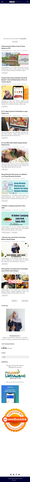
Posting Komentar (25, 50)
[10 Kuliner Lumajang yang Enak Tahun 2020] (15, 225)
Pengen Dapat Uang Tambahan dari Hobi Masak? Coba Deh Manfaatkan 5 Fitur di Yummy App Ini (14, 80)
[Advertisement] (15, 20)
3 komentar (22, 147)
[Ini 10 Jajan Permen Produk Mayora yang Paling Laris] (15, 130)
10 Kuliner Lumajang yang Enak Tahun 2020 (13, 207)
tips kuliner (5, 72)
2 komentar (23, 178)
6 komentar (22, 210)
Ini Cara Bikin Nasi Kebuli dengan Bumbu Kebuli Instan (14, 144)
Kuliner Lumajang (6, 232)
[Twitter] (14, 475)
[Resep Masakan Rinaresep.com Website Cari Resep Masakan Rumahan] (15, 193)
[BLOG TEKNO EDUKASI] (15, 1)
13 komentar (24, 84)
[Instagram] (16, 475)
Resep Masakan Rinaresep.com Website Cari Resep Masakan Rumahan (14, 175)
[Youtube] (19, 475)
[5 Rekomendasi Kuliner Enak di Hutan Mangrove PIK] (15, 65)
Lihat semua (15, 41)
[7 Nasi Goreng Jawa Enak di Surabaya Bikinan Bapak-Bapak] (15, 256)
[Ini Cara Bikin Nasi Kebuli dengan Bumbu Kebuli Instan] (15, 162)
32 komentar (22, 241)
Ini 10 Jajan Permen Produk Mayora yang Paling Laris (14, 112)
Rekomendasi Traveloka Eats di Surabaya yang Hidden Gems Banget (14, 270)
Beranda (14, 300)
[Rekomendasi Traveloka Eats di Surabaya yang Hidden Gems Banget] (15, 288)
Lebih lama (25, 300)
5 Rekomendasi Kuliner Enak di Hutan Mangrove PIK (13, 47)
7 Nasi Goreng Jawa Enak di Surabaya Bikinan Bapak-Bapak (13, 238)
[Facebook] (11, 475)
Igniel (17, 480)
